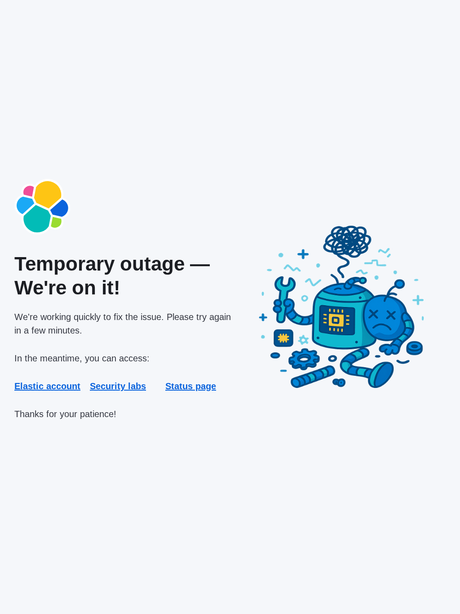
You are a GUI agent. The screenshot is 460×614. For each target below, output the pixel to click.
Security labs (118, 386)
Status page (190, 386)
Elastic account (47, 386)
